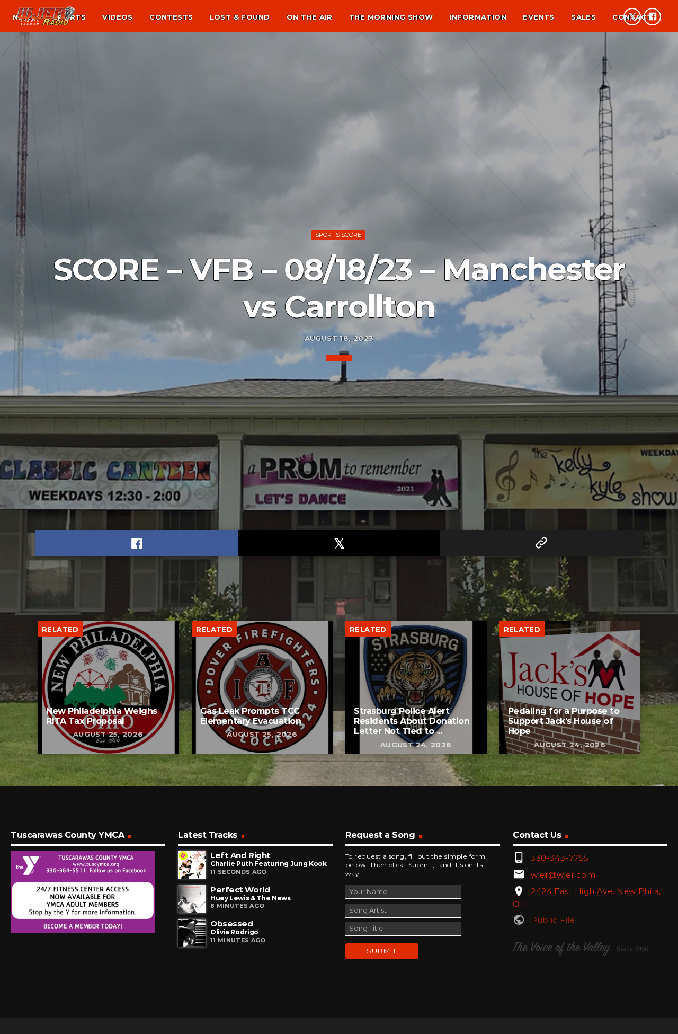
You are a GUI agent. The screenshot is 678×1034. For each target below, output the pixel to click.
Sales (583, 17)
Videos (117, 17)
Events (538, 17)
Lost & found (240, 17)
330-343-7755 (559, 858)
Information (478, 17)
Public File (553, 920)
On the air (310, 17)
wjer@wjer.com (563, 875)
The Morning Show (391, 17)
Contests (171, 17)
